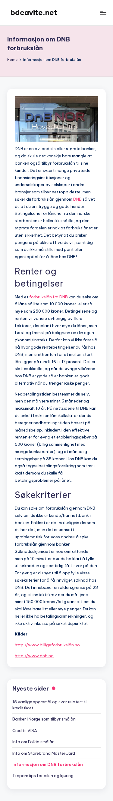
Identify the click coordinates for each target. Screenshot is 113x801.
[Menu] (103, 12)
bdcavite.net (33, 12)
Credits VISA (24, 730)
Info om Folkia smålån (33, 741)
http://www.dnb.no (34, 655)
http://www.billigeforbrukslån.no (47, 645)
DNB (77, 199)
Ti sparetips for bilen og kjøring (43, 775)
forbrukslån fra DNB (48, 297)
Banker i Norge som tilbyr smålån (44, 719)
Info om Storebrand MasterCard (43, 753)
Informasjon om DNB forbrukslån (47, 764)
